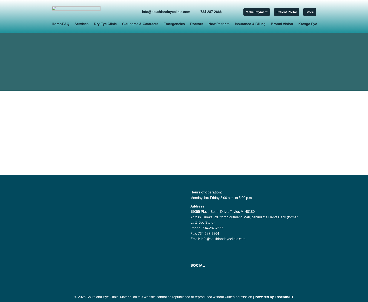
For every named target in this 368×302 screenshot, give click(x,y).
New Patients (219, 24)
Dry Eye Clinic (105, 24)
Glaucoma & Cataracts (140, 24)
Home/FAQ (60, 24)
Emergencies (174, 24)
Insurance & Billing (250, 24)
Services (82, 24)
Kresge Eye (307, 24)
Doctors (196, 24)
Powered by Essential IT (274, 297)
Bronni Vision (282, 24)
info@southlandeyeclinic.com (223, 239)
